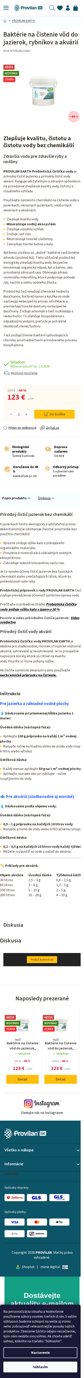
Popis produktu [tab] (14, 498)
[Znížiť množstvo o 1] (11, 414)
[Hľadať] (52, 8)
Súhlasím (40, 1367)
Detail (22, 1079)
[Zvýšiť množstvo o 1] (26, 414)
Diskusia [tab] (44, 498)
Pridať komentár (42, 959)
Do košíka (57, 414)
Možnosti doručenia (24, 373)
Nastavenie (40, 1352)
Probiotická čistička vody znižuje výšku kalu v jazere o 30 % (38, 607)
